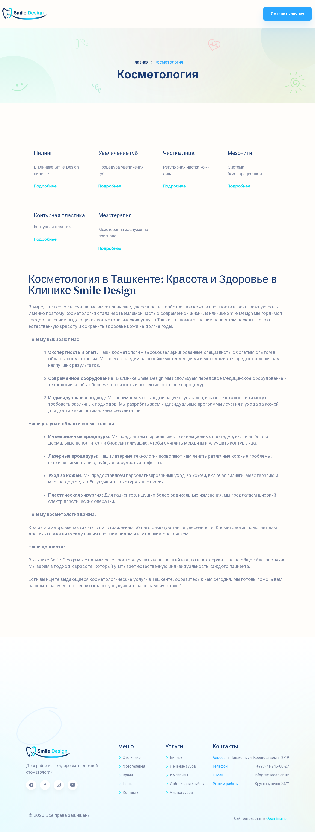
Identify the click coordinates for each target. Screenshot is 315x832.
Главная (140, 62)
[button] (287, 14)
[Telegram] (31, 785)
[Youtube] (73, 785)
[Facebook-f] (45, 785)
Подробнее (45, 186)
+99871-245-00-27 (215, 686)
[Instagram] (59, 785)
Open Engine (276, 818)
